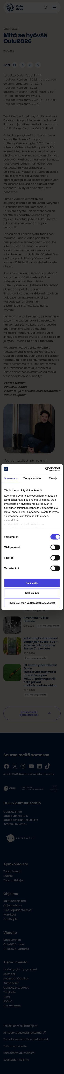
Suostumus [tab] (11, 478)
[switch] (55, 547)
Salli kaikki (32, 582)
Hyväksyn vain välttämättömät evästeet (32, 602)
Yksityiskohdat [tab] (32, 478)
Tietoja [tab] (53, 478)
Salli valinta (32, 592)
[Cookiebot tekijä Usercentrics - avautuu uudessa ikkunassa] (45, 469)
